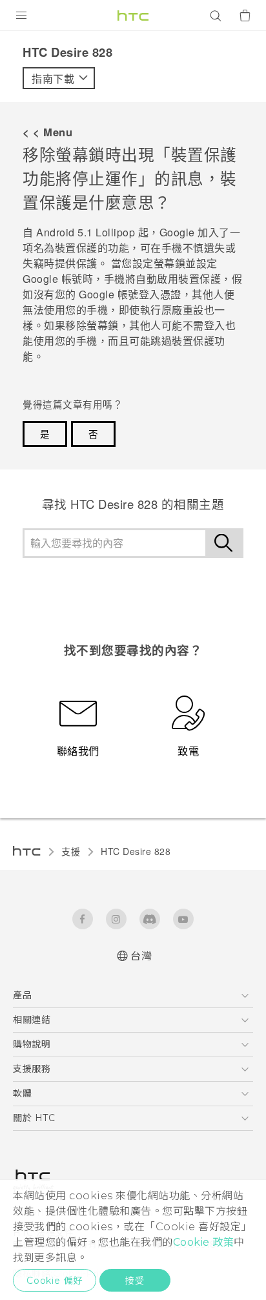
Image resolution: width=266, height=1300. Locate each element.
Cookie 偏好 (54, 1280)
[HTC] (133, 15)
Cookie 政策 (203, 1242)
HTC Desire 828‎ (135, 851)
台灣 (141, 956)
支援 (70, 851)
